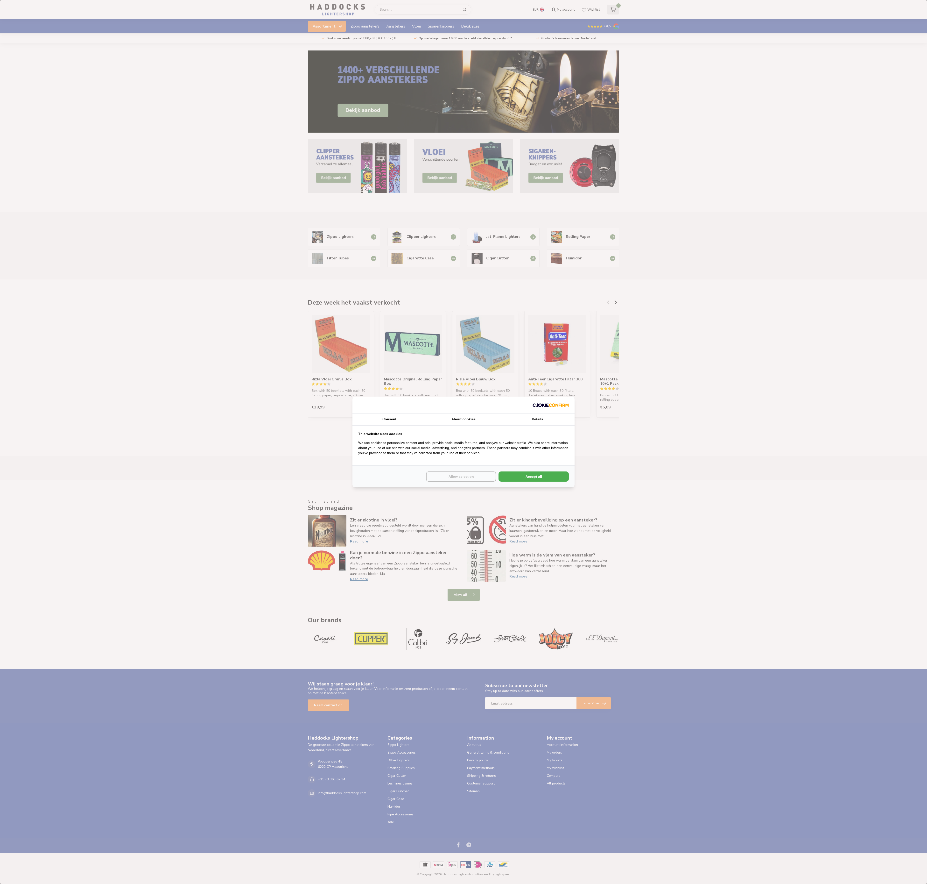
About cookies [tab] (463, 419)
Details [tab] (537, 419)
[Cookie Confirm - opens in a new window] (551, 405)
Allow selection (461, 476)
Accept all (534, 476)
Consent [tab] (389, 419)
